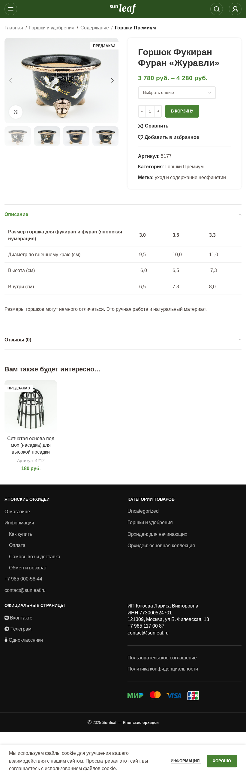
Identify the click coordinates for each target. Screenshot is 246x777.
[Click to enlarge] (15, 112)
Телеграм (21, 629)
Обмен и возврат (28, 567)
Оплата (17, 545)
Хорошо (222, 761)
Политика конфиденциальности (163, 668)
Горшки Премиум (135, 27)
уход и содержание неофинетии (190, 177)
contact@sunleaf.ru (25, 590)
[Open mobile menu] (11, 9)
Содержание (94, 27)
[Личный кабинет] (235, 9)
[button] (10, 80)
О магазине (17, 511)
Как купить (20, 534)
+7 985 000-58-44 (23, 578)
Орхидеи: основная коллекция (161, 545)
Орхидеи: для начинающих (157, 534)
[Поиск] (216, 9)
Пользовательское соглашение (162, 657)
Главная (13, 27)
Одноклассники (26, 640)
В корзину (182, 111)
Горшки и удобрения (51, 27)
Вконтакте (21, 617)
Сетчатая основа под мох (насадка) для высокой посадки (30, 445)
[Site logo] (123, 8)
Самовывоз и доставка (34, 556)
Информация (19, 522)
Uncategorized (143, 511)
